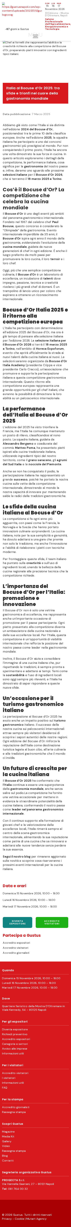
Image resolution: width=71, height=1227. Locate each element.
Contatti (8, 1160)
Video (6, 1146)
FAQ (4, 1087)
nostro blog (22, 856)
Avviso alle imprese (14, 1048)
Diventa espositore (17, 922)
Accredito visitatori (52, 922)
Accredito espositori (16, 943)
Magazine (8, 1131)
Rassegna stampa (14, 1112)
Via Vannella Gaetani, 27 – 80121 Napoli (28, 1184)
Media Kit (8, 1136)
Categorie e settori (15, 1044)
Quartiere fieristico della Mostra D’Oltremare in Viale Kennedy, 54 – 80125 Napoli (33, 1008)
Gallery (7, 1141)
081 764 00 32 (18, 1189)
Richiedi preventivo (15, 1034)
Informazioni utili (13, 1053)
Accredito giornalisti (16, 953)
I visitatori (8, 1078)
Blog (5, 1156)
